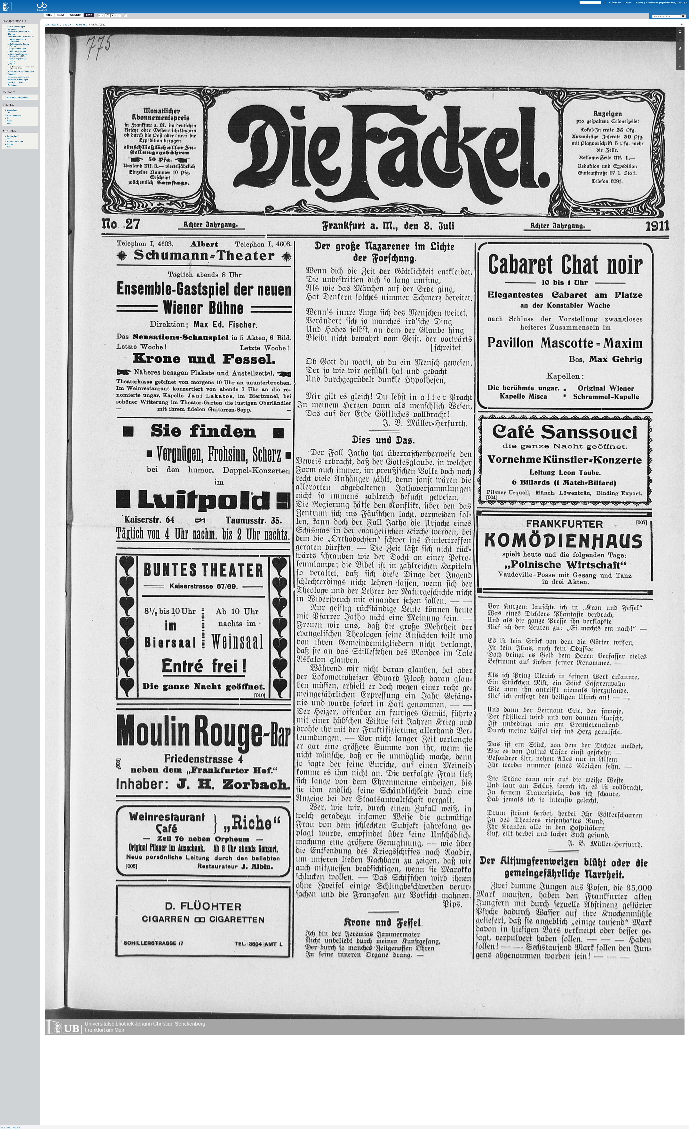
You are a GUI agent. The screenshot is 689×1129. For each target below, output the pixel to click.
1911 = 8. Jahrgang (75, 24)
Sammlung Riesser (18, 59)
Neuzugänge (12, 110)
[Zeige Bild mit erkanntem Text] (126, 15)
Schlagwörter (12, 136)
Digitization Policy (668, 3)
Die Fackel (52, 24)
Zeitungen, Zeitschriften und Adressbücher (22, 68)
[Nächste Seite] (116, 15)
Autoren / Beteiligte (15, 141)
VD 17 (12, 64)
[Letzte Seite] (119, 15)
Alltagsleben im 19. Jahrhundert (18, 40)
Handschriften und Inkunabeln (21, 71)
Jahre (9, 147)
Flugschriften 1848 (18, 49)
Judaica (11, 74)
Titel (49, 14)
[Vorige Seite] (102, 15)
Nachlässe (12, 85)
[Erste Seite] (99, 15)
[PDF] (680, 57)
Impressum (653, 3)
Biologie (11, 34)
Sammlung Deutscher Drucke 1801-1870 (19, 55)
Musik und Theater (16, 82)
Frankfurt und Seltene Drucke (21, 37)
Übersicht (75, 14)
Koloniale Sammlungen (18, 80)
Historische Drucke (18, 51)
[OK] (605, 2)
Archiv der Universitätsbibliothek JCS (19, 30)
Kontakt (639, 3)
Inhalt (60, 14)
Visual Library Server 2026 (10, 1127)
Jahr (9, 123)
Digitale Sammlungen (16, 27)
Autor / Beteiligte (14, 115)
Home (628, 3)
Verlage (10, 144)
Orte (8, 139)
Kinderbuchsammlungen (18, 77)
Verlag (9, 121)
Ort (8, 118)
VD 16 (12, 61)
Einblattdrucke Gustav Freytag (19, 45)
